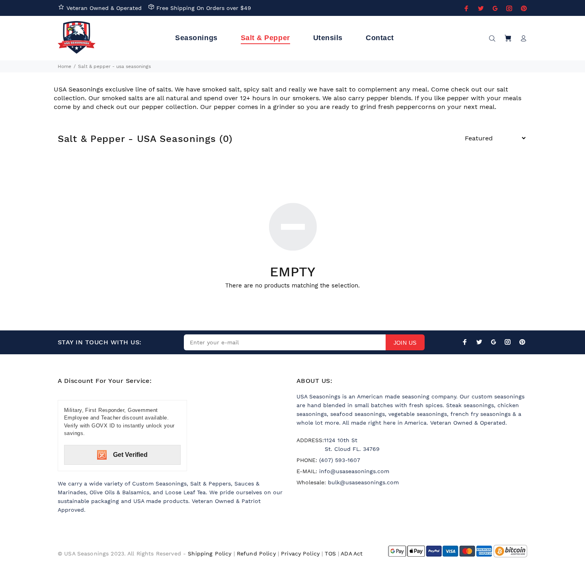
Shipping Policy (209, 553)
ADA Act (352, 553)
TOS (330, 553)
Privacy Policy (300, 553)
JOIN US (405, 343)
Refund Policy (256, 553)
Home (64, 66)
